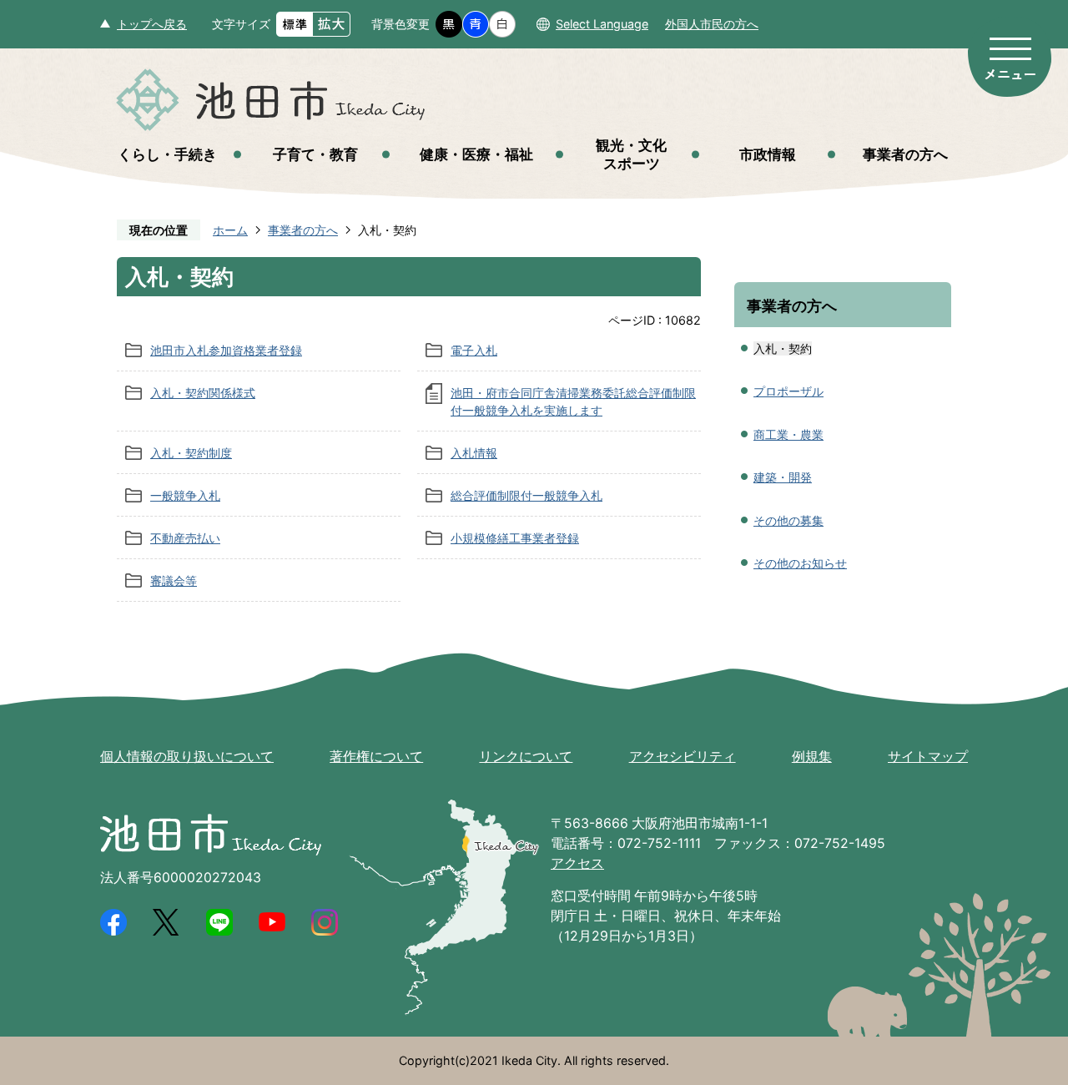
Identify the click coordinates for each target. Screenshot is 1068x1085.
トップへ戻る (152, 24)
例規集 (812, 757)
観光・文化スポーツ (631, 154)
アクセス (577, 863)
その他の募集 (788, 520)
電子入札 (474, 350)
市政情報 (767, 154)
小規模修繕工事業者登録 (515, 538)
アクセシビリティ (682, 757)
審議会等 (173, 580)
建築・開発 (782, 477)
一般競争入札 (185, 495)
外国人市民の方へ (711, 24)
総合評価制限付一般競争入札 (526, 495)
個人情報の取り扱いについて (187, 757)
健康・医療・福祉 (476, 154)
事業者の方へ (905, 154)
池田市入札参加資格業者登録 (226, 350)
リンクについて (525, 757)
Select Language (602, 24)
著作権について (376, 757)
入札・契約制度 (191, 453)
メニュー (1009, 57)
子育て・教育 (315, 154)
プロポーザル (788, 391)
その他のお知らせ (800, 563)
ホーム (230, 230)
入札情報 (474, 453)
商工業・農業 (788, 434)
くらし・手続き (167, 154)
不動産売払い (185, 538)
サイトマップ (928, 757)
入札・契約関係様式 (202, 393)
